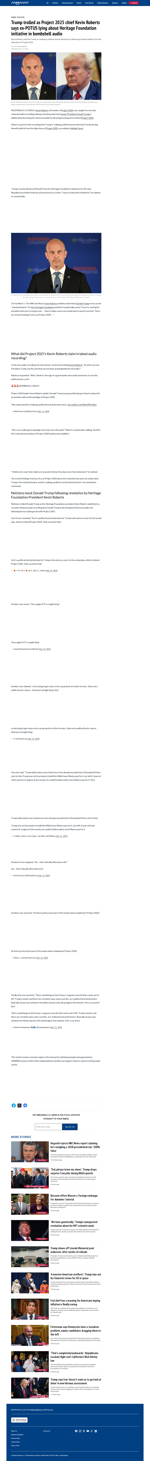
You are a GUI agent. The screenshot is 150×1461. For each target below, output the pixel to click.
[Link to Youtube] (88, 1431)
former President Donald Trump (75, 114)
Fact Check (89, 3)
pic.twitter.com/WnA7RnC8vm (82, 404)
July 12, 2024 (43, 411)
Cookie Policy (15, 1442)
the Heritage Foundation (42, 307)
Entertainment (67, 3)
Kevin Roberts (41, 110)
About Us (14, 1431)
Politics (55, 3)
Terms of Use (15, 1445)
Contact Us (46, 1431)
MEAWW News (16, 1410)
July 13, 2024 (44, 875)
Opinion (115, 3)
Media (124, 3)
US (47, 3)
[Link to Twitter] (84, 1431)
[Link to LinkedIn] (95, 1431)
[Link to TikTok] (91, 1431)
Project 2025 (67, 110)
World (79, 3)
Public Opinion (102, 3)
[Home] (20, 3)
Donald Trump (82, 303)
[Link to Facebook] (76, 1431)
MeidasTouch (77, 128)
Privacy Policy (15, 1438)
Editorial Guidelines (17, 1435)
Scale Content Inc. (36, 1410)
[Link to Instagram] (80, 1431)
